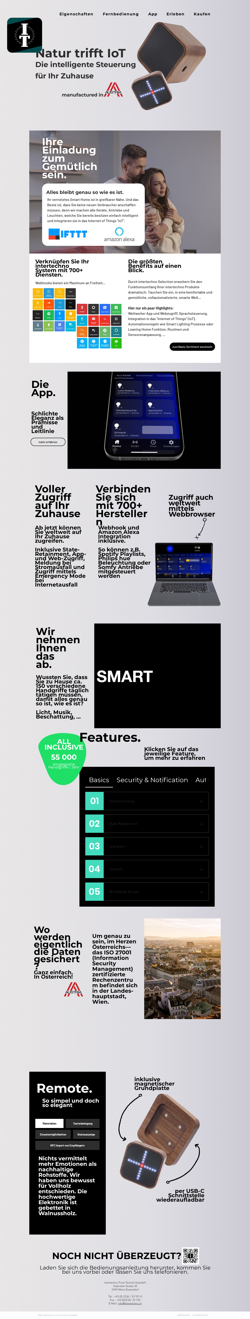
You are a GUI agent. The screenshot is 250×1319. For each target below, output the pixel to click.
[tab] (99, 780)
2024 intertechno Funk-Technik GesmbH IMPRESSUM (114, 1315)
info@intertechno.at (130, 1303)
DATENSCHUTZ (200, 1315)
